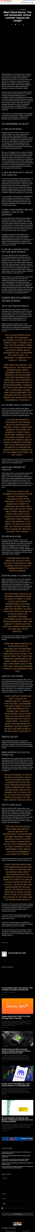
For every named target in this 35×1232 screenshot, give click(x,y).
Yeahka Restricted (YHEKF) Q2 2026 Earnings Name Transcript (16, 1017)
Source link (5, 942)
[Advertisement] (17, 36)
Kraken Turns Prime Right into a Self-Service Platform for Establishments (16, 1085)
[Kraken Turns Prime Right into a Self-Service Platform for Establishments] (17, 1073)
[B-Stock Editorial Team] (4, 954)
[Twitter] (15, 24)
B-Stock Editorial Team (17, 953)
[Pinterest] (19, 24)
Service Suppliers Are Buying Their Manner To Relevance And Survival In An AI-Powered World (17, 1120)
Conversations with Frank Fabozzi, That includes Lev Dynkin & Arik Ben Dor (17, 989)
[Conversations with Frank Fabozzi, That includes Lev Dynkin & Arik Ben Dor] (17, 977)
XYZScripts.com (26, 1231)
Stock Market (23, 9)
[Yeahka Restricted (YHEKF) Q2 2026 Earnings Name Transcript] (17, 1006)
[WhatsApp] (23, 24)
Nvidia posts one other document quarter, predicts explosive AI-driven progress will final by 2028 (16, 1051)
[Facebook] (11, 24)
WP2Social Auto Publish (11, 1231)
